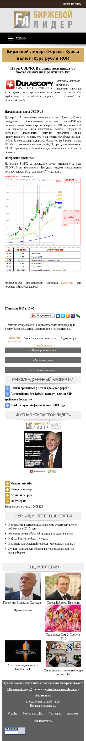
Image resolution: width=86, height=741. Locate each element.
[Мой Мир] (72, 316)
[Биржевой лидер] (43, 28)
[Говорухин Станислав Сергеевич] (23, 598)
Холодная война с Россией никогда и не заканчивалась (40, 533)
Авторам (72, 713)
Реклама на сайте (33, 713)
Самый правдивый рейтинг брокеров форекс (39, 388)
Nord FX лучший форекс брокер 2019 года (37, 405)
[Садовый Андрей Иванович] (63, 598)
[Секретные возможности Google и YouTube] (63, 666)
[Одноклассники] (67, 316)
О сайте (12, 713)
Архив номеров (21, 495)
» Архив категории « (43, 360)
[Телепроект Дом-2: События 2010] (63, 630)
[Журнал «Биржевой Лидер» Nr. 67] (43, 447)
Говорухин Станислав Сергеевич (22, 602)
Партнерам (18, 501)
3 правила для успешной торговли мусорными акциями (41, 543)
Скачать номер (21, 489)
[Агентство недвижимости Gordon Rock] (23, 661)
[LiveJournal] (78, 316)
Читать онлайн (21, 483)
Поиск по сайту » (73, 4)
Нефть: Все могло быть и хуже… (28, 538)
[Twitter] (62, 316)
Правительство (23, 610)
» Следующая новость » (43, 370)
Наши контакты (43, 720)
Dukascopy (67, 282)
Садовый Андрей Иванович (63, 602)
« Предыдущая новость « (43, 350)
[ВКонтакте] (57, 316)
